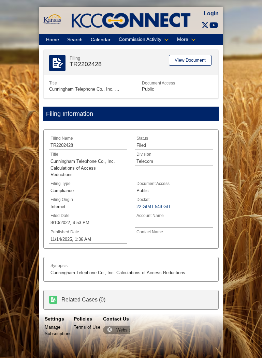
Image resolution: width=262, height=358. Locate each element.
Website (124, 329)
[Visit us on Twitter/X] (205, 25)
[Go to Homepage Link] (52, 18)
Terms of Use (87, 327)
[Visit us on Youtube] (213, 25)
